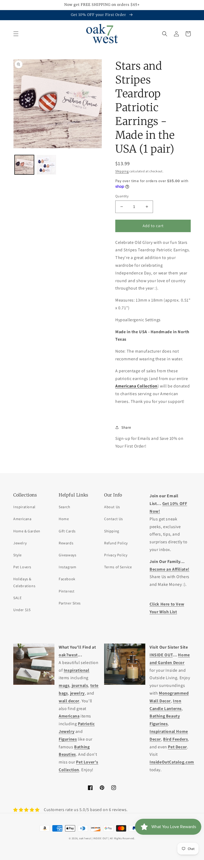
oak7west (85, 838)
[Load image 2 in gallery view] (46, 164)
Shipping (122, 171)
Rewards (66, 543)
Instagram (67, 567)
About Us (112, 506)
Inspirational (24, 506)
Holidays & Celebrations (24, 582)
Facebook (67, 579)
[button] (16, 34)
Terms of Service (118, 567)
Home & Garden (26, 531)
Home (64, 518)
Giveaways (67, 555)
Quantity (122, 196)
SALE (17, 597)
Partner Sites (70, 603)
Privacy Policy (115, 555)
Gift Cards (67, 531)
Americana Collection (136, 386)
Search (64, 506)
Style (17, 555)
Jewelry (20, 543)
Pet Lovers (22, 567)
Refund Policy (116, 543)
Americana (22, 518)
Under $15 (22, 609)
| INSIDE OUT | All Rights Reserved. (113, 838)
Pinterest (66, 591)
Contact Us (113, 518)
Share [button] (126, 427)
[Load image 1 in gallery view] (24, 164)
